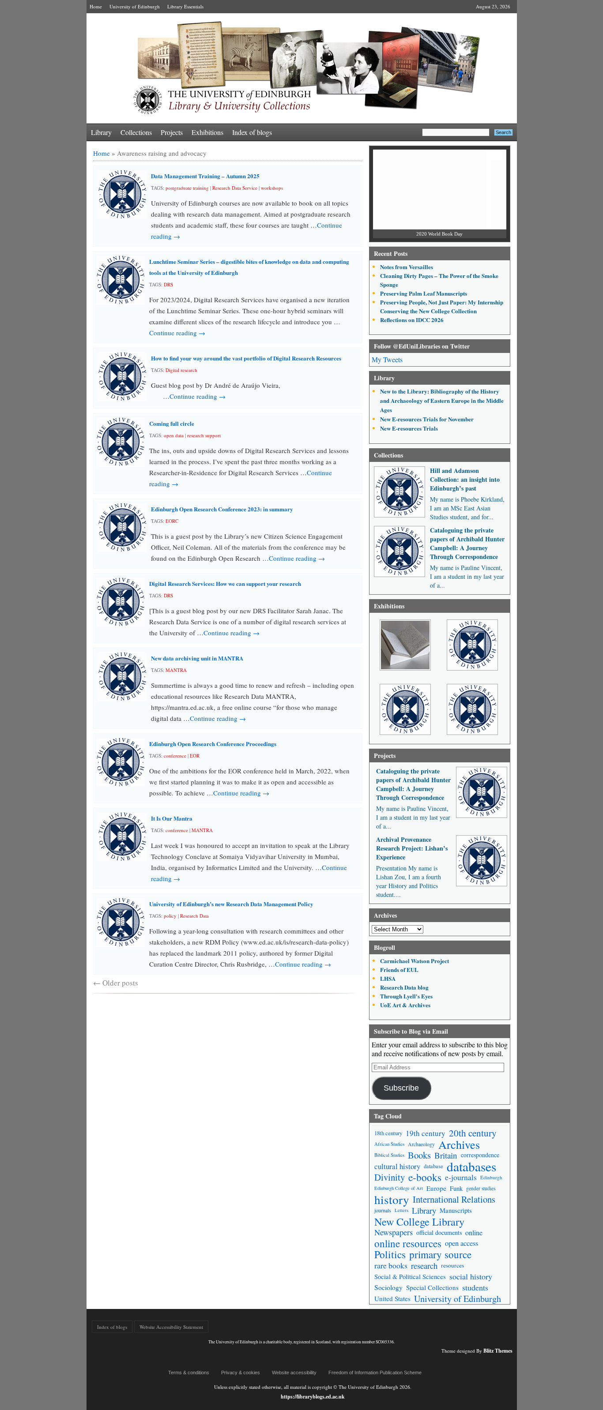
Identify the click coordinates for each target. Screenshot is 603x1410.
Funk (456, 1188)
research (424, 1265)
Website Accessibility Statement (171, 1327)
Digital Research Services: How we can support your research (225, 583)
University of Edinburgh (134, 6)
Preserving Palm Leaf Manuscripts (423, 293)
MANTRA (176, 670)
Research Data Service (234, 187)
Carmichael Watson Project (414, 960)
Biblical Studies (389, 1155)
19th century (425, 1133)
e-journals (461, 1177)
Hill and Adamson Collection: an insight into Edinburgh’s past (465, 479)
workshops (272, 187)
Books (419, 1155)
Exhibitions (207, 132)
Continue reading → (177, 332)
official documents (439, 1232)
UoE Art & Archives (405, 1005)
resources (452, 1265)
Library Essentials (185, 6)
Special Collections (432, 1287)
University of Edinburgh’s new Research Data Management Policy (231, 904)
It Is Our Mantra (171, 818)
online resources (407, 1243)
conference (175, 755)
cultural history (397, 1166)
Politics (390, 1254)
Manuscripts (456, 1210)
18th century (388, 1133)
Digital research (181, 370)
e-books (424, 1177)
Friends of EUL (399, 969)
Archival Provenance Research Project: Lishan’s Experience (412, 848)
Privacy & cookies (240, 1372)
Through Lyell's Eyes (406, 996)
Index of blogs (252, 132)
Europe (436, 1188)
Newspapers (393, 1232)
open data (174, 435)
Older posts (115, 983)
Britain (445, 1155)
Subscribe (401, 1088)
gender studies (480, 1188)
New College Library (419, 1221)
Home (96, 6)
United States (392, 1298)
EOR (195, 755)
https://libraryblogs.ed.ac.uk (313, 1396)
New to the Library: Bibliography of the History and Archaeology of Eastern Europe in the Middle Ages (442, 400)
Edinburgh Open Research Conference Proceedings (212, 743)
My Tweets (387, 359)
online (473, 1232)
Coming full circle (171, 423)
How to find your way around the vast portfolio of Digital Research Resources (247, 358)
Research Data (194, 915)
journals (382, 1210)
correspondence (480, 1155)
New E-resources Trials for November (427, 419)
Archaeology (421, 1144)
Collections (136, 132)
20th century (473, 1133)
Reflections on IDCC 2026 (412, 319)
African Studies (389, 1144)
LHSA (388, 978)
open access (461, 1243)
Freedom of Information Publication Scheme (375, 1372)
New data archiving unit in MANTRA (197, 658)
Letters (401, 1210)
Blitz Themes (498, 1350)
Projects (172, 132)
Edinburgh (491, 1177)
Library (101, 132)
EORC (172, 521)
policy (170, 915)
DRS (168, 284)
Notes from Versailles (406, 266)
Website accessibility (294, 1372)
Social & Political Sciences (410, 1276)
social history (470, 1276)
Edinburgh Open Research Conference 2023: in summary (222, 509)
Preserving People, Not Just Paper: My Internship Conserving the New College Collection (441, 306)
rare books (390, 1265)
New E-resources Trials (409, 428)
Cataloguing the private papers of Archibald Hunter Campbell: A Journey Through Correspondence (467, 543)
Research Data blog (404, 987)
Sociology (388, 1287)
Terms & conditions (188, 1372)
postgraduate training (187, 187)
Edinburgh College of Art (398, 1188)
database (433, 1166)
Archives (459, 1144)
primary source (440, 1254)
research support (204, 435)
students (475, 1287)
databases (471, 1166)
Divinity (389, 1177)
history (391, 1199)
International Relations (454, 1199)
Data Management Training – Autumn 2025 (205, 176)
